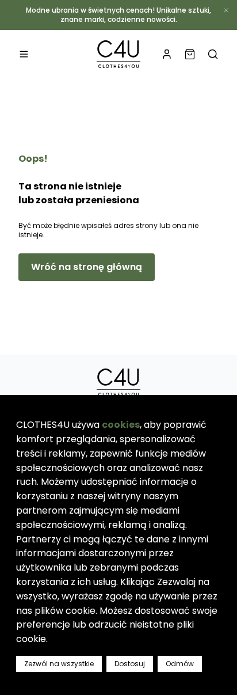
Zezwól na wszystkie (59, 664)
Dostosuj (129, 664)
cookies (121, 424)
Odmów (180, 664)
